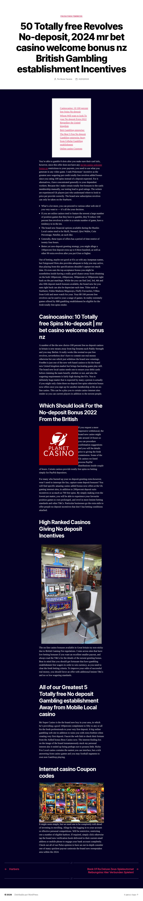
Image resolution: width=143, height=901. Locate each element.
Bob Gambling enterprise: (72, 130)
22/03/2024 (84, 79)
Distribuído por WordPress (26, 894)
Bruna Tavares (66, 79)
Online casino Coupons (71, 148)
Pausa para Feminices (71, 16)
